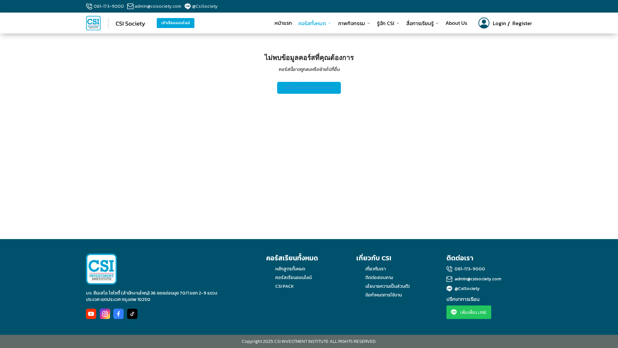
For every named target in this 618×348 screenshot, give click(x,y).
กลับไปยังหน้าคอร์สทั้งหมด (309, 87)
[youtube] (91, 314)
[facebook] (118, 314)
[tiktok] (132, 314)
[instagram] (105, 314)
